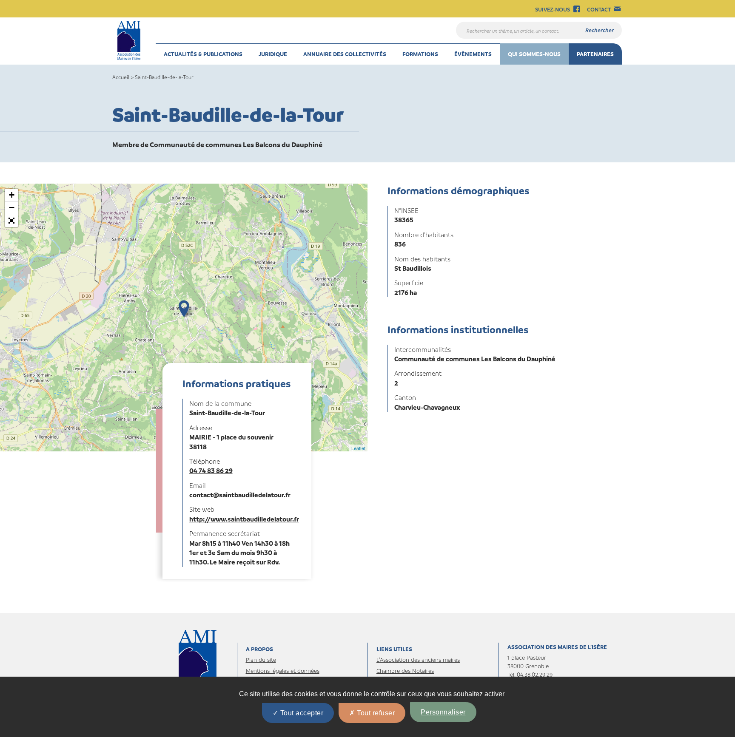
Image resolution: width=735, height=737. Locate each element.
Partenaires (595, 53)
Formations (420, 53)
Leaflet (358, 448)
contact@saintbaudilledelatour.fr (240, 494)
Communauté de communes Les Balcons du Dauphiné (475, 358)
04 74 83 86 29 (211, 470)
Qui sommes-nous (534, 53)
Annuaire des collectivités (344, 53)
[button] (11, 220)
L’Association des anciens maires (418, 659)
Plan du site (261, 659)
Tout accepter (300, 713)
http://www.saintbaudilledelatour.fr (244, 519)
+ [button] (11, 195)
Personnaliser (443, 712)
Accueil (120, 77)
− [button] (11, 207)
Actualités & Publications (203, 53)
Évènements (473, 53)
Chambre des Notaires (405, 670)
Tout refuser (375, 713)
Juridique (273, 53)
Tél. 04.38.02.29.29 (530, 674)
